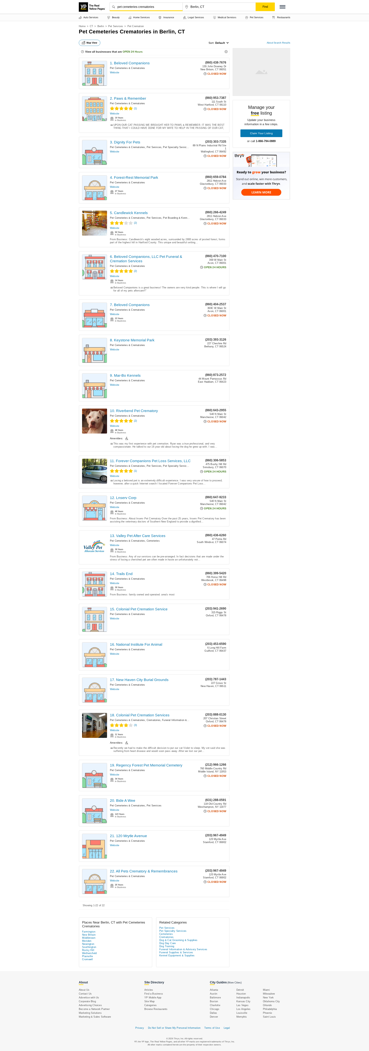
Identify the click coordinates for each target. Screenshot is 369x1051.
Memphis (241, 1016)
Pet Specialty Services (176, 147)
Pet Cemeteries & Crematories (127, 68)
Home (82, 26)
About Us (84, 989)
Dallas (213, 1012)
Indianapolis (243, 997)
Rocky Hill (88, 950)
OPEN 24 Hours (133, 51)
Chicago (214, 1009)
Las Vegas (242, 1005)
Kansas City (243, 1001)
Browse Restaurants (156, 1009)
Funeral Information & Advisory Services (185, 720)
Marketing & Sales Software (95, 1016)
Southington (89, 947)
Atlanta (214, 989)
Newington (88, 944)
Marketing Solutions (90, 1012)
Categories (150, 1005)
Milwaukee (269, 993)
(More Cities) (234, 982)
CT (91, 26)
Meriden (86, 940)
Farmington (88, 931)
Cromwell (87, 959)
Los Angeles (243, 1009)
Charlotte (215, 1005)
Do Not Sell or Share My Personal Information (174, 1027)
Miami (266, 989)
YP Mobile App (152, 997)
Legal (227, 1027)
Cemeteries (153, 540)
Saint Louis (269, 1016)
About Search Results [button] (278, 42)
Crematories (153, 720)
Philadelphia (270, 1009)
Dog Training (166, 946)
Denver (214, 1016)
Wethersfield (89, 953)
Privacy (139, 1027)
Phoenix (267, 1012)
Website (114, 72)
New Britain (89, 934)
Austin (213, 993)
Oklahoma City (271, 1001)
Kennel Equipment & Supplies (177, 955)
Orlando (267, 1005)
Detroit (240, 989)
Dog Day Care (167, 943)
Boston (214, 1001)
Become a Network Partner (94, 1009)
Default (220, 42)
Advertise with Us (89, 997)
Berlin (100, 26)
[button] (282, 6)
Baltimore (215, 997)
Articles (148, 989)
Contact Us (85, 993)
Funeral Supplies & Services (176, 952)
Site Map (149, 1001)
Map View (91, 42)
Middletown (88, 937)
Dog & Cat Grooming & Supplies (178, 940)
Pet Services (115, 26)
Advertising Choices (90, 1005)
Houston (241, 993)
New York (268, 997)
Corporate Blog (87, 1001)
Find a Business (153, 993)
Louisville (241, 1012)
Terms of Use (212, 1027)
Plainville (87, 956)
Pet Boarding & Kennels (176, 217)
